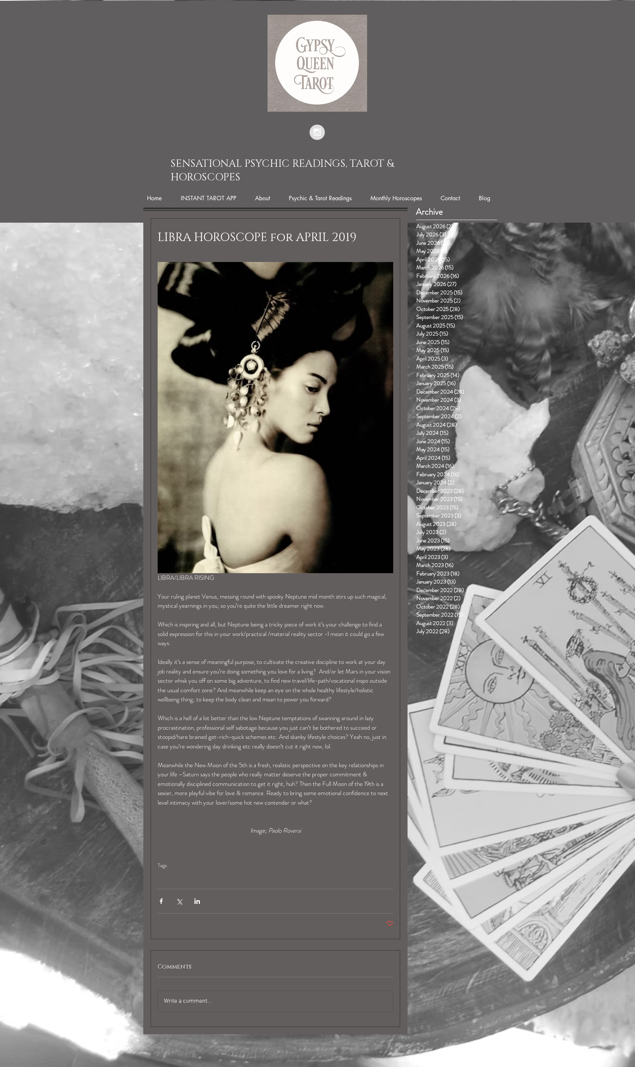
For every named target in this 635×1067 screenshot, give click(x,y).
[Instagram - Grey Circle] (317, 132)
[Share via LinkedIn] (197, 901)
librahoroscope (176, 877)
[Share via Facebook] (161, 901)
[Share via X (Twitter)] (179, 901)
